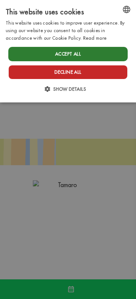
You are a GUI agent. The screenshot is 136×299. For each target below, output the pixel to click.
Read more (95, 38)
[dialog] (68, 51)
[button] (68, 89)
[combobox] (126, 9)
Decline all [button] (67, 72)
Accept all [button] (68, 54)
